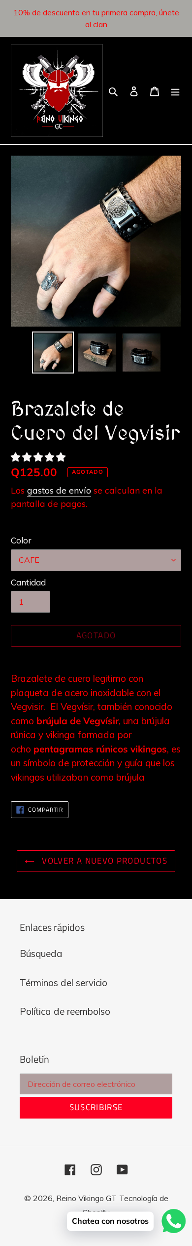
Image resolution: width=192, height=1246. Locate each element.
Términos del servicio (63, 983)
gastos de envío (59, 490)
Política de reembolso (65, 1011)
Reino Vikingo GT (86, 1198)
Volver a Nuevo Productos (103, 860)
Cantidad (28, 582)
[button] (39, 457)
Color (21, 540)
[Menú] (175, 91)
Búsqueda (41, 953)
